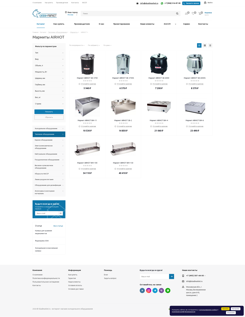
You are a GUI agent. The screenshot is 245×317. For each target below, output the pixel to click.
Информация (74, 270)
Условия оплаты (75, 285)
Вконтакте (142, 290)
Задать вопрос (110, 278)
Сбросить (49, 117)
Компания (37, 270)
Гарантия (72, 278)
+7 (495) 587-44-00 (195, 275)
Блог (106, 275)
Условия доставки (76, 289)
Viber (161, 290)
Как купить (72, 275)
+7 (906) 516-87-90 (172, 3)
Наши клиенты (74, 282)
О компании (37, 275)
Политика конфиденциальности (46, 278)
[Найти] (177, 13)
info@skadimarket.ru (194, 281)
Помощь (108, 270)
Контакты (37, 285)
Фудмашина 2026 (41, 241)
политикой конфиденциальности (183, 311)
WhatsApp (167, 290)
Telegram (155, 290)
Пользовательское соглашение (46, 282)
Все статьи (58, 226)
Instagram (148, 290)
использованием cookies (208, 310)
